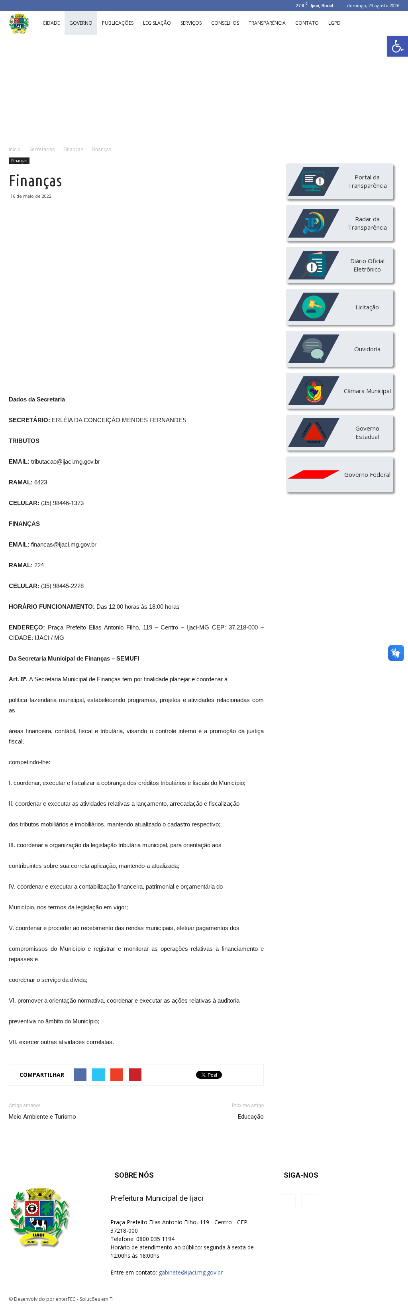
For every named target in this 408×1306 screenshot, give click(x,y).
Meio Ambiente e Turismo (42, 1116)
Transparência (267, 23)
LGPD (334, 23)
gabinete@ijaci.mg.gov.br (191, 1272)
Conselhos (225, 23)
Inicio (15, 149)
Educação (251, 1116)
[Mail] (28, 5)
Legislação (157, 23)
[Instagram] (15, 5)
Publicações (117, 23)
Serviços (191, 23)
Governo (80, 23)
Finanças (19, 160)
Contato (307, 23)
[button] (397, 46)
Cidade (51, 23)
